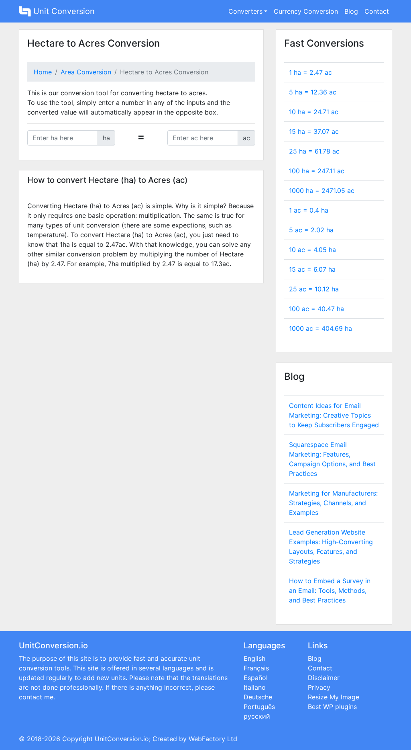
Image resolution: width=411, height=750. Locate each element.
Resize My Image (333, 697)
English (254, 658)
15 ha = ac (314, 131)
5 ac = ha (311, 230)
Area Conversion (86, 72)
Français (256, 668)
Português (259, 707)
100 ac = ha (316, 309)
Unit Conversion (63, 11)
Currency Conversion (306, 11)
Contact (376, 11)
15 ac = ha (312, 269)
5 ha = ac (312, 92)
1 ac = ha (308, 210)
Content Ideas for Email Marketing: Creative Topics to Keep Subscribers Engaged (334, 415)
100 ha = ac (316, 171)
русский (257, 716)
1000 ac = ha (320, 328)
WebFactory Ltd (213, 739)
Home (43, 72)
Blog (351, 11)
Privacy (319, 687)
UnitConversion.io (122, 739)
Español (256, 678)
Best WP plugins (332, 707)
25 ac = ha (314, 289)
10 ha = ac (313, 112)
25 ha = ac (314, 151)
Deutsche (258, 697)
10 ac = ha (312, 250)
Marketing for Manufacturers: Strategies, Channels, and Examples (333, 502)
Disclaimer (324, 678)
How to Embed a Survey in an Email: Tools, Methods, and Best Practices (329, 590)
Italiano (255, 687)
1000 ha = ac (321, 190)
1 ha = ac (310, 72)
